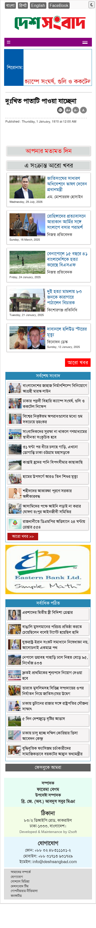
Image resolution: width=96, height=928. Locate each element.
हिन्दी (23, 5)
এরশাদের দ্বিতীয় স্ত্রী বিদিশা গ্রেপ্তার (47, 612)
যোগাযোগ (17, 877)
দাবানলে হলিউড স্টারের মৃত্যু (67, 332)
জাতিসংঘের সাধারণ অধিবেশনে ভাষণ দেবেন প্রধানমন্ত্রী (67, 184)
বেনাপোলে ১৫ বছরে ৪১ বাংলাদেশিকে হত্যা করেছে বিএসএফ (67, 259)
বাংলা (10, 5)
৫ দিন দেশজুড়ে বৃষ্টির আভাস (43, 718)
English (38, 5)
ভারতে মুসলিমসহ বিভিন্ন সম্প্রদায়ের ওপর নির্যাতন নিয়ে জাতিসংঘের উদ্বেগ (53, 690)
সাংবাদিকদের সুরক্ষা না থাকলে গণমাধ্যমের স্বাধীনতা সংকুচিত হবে (55, 434)
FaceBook (59, 5)
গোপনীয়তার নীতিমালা (24, 891)
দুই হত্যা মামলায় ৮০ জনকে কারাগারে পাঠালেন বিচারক (64, 297)
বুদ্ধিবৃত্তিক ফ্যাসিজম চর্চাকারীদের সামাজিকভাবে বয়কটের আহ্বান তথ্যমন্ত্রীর (52, 751)
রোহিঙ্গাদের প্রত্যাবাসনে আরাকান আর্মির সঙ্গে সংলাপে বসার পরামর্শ (66, 221)
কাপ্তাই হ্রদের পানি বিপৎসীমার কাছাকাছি (53, 462)
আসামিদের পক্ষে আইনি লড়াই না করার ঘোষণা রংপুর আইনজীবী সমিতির (52, 508)
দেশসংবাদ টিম (19, 886)
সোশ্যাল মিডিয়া (20, 881)
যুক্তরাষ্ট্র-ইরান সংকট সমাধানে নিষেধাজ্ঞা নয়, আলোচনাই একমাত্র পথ (55, 644)
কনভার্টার (16, 896)
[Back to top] (7, 917)
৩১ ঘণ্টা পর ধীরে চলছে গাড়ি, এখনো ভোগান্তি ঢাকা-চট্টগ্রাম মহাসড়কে (50, 449)
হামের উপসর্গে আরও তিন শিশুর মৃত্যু (50, 476)
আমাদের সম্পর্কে (21, 872)
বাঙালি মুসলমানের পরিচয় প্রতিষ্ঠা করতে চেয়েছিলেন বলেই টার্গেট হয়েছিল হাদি (52, 629)
